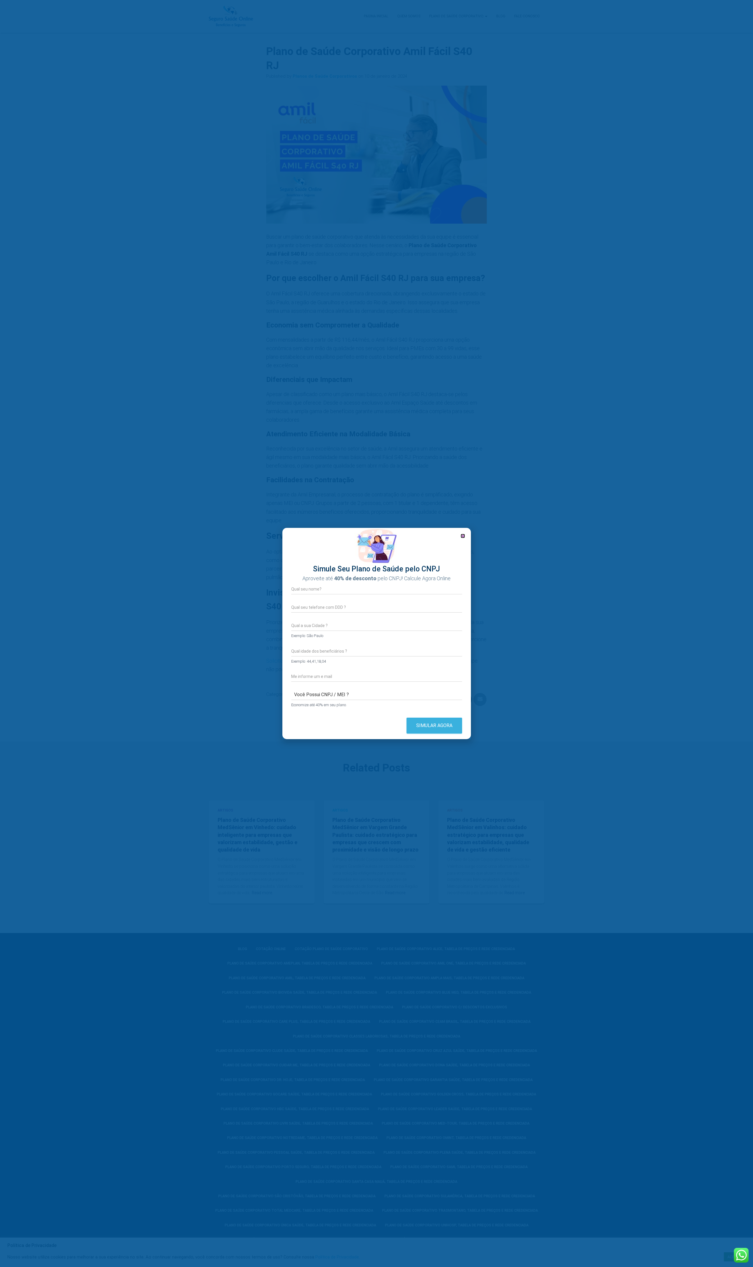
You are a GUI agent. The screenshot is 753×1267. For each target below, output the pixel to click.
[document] (376, 633)
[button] (463, 536)
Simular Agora (434, 725)
